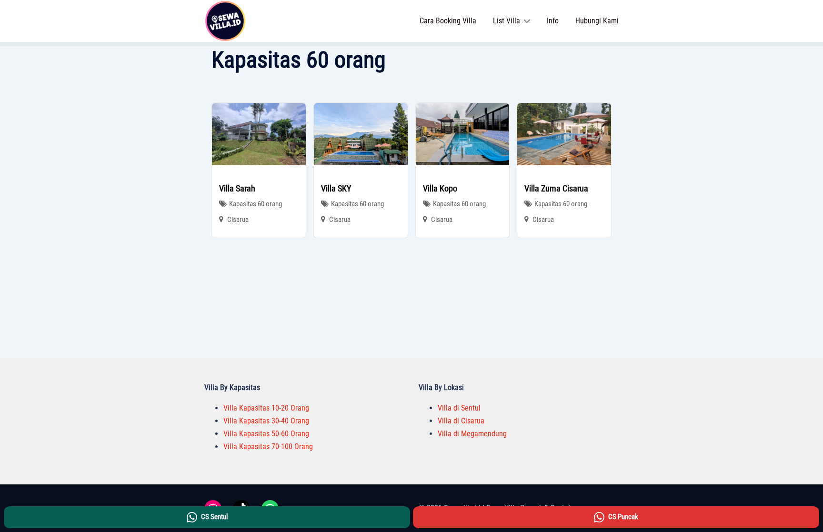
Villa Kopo (440, 188)
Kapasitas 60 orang (255, 204)
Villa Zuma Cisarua (556, 188)
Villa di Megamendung (472, 433)
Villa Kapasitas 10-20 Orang (266, 407)
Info (553, 20)
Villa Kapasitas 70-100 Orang (268, 446)
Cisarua (238, 219)
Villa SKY (336, 188)
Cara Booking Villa (448, 20)
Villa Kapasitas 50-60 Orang (266, 433)
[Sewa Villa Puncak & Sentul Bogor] (225, 20)
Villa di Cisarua (461, 420)
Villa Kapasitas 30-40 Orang (266, 420)
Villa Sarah (237, 188)
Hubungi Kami (597, 20)
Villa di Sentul (459, 407)
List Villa (506, 20)
